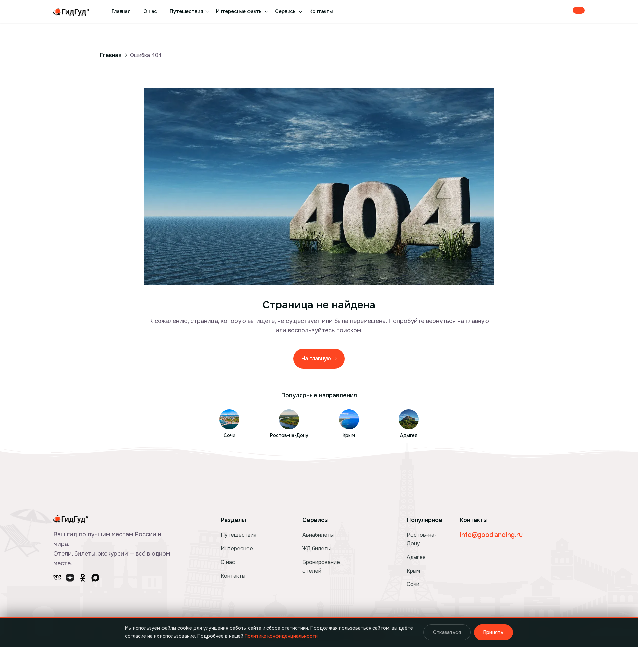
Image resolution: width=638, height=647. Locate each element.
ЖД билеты (316, 548)
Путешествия (186, 11)
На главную (316, 358)
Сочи (413, 584)
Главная (121, 11)
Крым (413, 570)
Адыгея (416, 557)
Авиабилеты (318, 534)
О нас (150, 11)
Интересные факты (239, 11)
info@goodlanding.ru (491, 535)
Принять (493, 632)
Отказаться (447, 632)
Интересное (237, 548)
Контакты (321, 11)
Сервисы (285, 11)
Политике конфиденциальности (281, 636)
